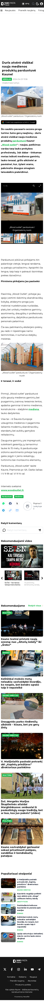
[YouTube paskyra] (32, 969)
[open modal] (41, 3)
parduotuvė (19, 141)
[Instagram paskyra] (18, 969)
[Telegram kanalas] (39, 969)
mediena (33, 409)
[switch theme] (37, 3)
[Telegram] (3, 510)
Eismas (6, 653)
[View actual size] (34, 186)
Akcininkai (32, 981)
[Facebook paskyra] (11, 969)
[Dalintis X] (17, 503)
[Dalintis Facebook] (10, 503)
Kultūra (7, 613)
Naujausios (10, 10)
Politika (7, 821)
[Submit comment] (40, 530)
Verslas (7, 79)
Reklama (22, 977)
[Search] (33, 3)
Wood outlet (9, 144)
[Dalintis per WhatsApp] (3, 503)
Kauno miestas (10, 695)
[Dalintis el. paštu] (17, 510)
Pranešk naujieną (26, 10)
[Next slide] (38, 207)
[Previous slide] (6, 207)
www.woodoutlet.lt (12, 490)
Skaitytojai (22, 902)
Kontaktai (11, 977)
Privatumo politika (23, 985)
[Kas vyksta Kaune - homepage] (10, 4)
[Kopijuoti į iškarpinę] (10, 510)
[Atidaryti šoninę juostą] (1, 10)
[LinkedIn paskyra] (25, 969)
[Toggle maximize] (40, 186)
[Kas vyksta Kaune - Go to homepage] (22, 961)
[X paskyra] (4, 969)
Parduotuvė (7, 496)
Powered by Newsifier (22, 997)
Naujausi (33, 977)
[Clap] (27, 506)
